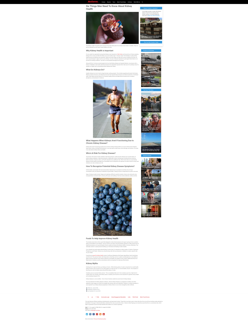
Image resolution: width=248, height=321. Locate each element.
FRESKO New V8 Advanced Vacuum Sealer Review (151, 66)
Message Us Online (95, 310)
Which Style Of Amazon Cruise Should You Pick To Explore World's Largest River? (151, 19)
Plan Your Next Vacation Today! (151, 42)
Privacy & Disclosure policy (100, 319)
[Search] (142, 2)
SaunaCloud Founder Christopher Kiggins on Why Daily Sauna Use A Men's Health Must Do (150, 207)
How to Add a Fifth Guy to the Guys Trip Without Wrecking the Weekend (150, 94)
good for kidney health (98, 255)
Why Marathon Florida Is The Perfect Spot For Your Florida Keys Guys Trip (150, 134)
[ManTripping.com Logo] (93, 2)
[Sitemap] (92, 297)
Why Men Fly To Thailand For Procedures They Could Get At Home (150, 159)
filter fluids (119, 54)
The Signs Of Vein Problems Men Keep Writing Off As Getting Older (150, 171)
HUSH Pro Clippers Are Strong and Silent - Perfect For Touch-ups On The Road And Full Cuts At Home (150, 55)
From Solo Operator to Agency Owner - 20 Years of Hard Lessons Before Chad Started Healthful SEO (151, 194)
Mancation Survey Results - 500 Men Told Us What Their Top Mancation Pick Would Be (150, 115)
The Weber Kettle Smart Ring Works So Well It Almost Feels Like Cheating (151, 77)
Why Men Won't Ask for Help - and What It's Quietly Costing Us (151, 182)
